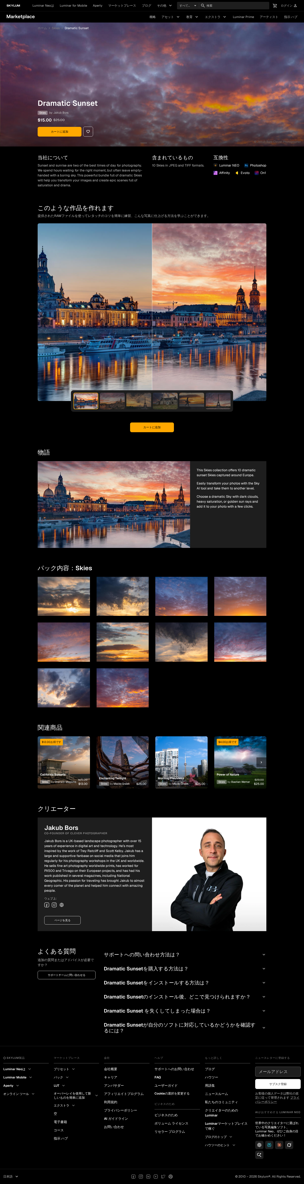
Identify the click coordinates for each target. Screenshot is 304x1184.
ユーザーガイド (166, 1085)
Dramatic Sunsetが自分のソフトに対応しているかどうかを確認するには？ (185, 1028)
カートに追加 (59, 131)
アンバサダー (114, 1085)
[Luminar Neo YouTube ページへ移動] (156, 1176)
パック (62, 1077)
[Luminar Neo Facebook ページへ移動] (133, 1176)
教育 (192, 17)
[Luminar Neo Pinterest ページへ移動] (171, 1176)
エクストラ (216, 17)
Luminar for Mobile (73, 5)
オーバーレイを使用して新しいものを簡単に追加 (76, 1095)
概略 (153, 17)
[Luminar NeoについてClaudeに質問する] (279, 1145)
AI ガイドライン (116, 1118)
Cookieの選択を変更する (172, 1093)
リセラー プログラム (169, 1131)
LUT (60, 1085)
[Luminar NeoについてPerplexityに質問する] (269, 1145)
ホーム (42, 28)
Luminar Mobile (18, 1077)
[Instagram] (54, 904)
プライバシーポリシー (120, 1110)
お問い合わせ (114, 1127)
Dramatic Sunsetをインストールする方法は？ (185, 982)
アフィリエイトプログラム (124, 1094)
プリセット (65, 1069)
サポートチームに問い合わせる (66, 975)
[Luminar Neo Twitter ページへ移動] (163, 1176)
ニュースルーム (216, 1094)
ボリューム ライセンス (171, 1123)
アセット (171, 17)
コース (59, 1130)
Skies (56, 28)
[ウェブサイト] (61, 904)
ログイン (289, 6)
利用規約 (110, 1102)
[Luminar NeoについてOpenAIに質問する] (259, 1145)
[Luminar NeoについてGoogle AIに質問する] (259, 1155)
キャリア (110, 1077)
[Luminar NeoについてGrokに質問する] (289, 1145)
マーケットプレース (122, 5)
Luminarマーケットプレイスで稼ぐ (226, 1126)
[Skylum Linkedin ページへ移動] (148, 1176)
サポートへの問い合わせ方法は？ (185, 954)
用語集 (210, 1085)
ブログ (146, 5)
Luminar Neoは (43, 5)
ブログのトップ (219, 1136)
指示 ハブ (290, 17)
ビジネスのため (166, 1115)
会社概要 (110, 1069)
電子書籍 (60, 1122)
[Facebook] (46, 904)
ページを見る (62, 920)
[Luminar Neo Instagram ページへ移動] (141, 1176)
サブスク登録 (278, 1084)
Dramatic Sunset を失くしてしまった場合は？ (185, 1011)
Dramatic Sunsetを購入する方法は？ (185, 968)
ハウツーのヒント (220, 1145)
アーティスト (269, 17)
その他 (165, 5)
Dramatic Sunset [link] (77, 28)
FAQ (157, 1077)
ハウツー (211, 1077)
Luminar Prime (243, 17)
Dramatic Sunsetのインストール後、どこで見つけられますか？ (185, 997)
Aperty (97, 5)
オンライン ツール (19, 1093)
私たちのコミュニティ (221, 1102)
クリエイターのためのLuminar (221, 1112)
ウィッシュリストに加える (64, 757)
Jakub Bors (60, 112)
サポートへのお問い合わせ (174, 1069)
